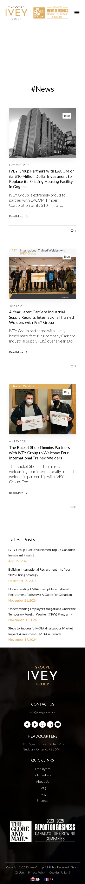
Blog (67, 115)
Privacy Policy (36, 872)
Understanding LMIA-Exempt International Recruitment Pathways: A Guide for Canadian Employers (40, 592)
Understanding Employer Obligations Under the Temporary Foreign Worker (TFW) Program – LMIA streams (42, 612)
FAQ (42, 788)
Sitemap (42, 800)
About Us (42, 781)
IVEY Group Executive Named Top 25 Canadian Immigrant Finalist (41, 552)
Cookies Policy (58, 872)
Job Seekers (42, 775)
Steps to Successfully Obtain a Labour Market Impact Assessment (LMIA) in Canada (40, 631)
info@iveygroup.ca (42, 712)
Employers (42, 769)
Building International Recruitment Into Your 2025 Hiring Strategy (39, 572)
